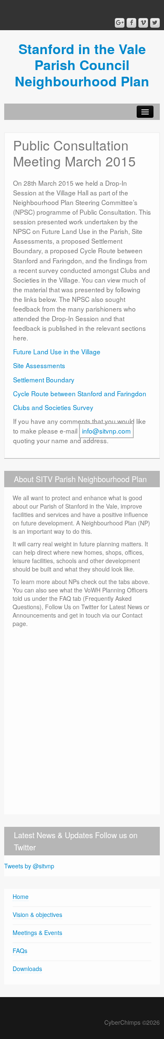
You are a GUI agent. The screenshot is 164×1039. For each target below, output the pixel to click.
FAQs (20, 950)
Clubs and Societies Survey (53, 407)
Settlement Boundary (43, 379)
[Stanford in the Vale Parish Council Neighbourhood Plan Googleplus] (119, 23)
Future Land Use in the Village (57, 351)
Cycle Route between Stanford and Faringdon (79, 393)
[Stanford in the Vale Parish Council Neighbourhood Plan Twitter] (155, 23)
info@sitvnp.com (106, 430)
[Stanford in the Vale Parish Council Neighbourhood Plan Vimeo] (143, 23)
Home (21, 896)
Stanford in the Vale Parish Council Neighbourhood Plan (82, 65)
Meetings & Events (37, 932)
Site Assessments (39, 365)
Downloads (27, 968)
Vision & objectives (37, 914)
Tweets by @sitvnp (29, 866)
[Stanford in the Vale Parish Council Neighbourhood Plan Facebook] (131, 23)
